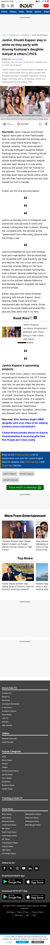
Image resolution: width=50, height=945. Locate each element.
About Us (6, 697)
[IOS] (37, 1)
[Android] (39, 1)
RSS (34, 915)
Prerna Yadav (17, 59)
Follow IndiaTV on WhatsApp (23, 487)
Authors (5, 722)
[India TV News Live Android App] (12, 882)
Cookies (7, 937)
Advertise (6, 700)
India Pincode (7, 742)
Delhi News (6, 818)
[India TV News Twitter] (45, 1)
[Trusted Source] (22, 124)
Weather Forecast (9, 738)
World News (7, 760)
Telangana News (32, 821)
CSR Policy (18, 915)
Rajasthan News (31, 818)
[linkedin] (30, 868)
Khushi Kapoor (26, 473)
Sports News (7, 774)
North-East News (9, 832)
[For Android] (12, 897)
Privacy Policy (37, 912)
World (29, 11)
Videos (13, 11)
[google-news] (36, 868)
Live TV (5, 718)
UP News (6, 839)
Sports (38, 11)
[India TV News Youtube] (48, 1)
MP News (6, 828)
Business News (8, 785)
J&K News (6, 850)
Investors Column (9, 711)
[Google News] (8, 124)
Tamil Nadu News (9, 835)
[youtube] (23, 868)
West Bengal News (33, 825)
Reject (37, 942)
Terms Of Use (22, 912)
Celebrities (25, 35)
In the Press (7, 707)
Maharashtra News (33, 814)
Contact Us (6, 693)
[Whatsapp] (40, 124)
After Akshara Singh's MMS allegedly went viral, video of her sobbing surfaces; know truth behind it (25, 423)
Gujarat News (7, 846)
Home (4, 11)
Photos (5, 764)
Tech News (6, 778)
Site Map (10, 912)
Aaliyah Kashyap (10, 480)
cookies (9, 942)
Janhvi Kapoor (9, 473)
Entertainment (14, 35)
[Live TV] (46, 5)
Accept (22, 942)
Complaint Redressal (10, 704)
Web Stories (7, 725)
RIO (27, 915)
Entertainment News (10, 771)
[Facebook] (4, 868)
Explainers (6, 782)
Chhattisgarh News (10, 843)
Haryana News (8, 821)
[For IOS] (35, 897)
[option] (25, 332)
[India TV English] (27, 6)
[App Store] (35, 882)
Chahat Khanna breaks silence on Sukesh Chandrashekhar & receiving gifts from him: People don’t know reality (25, 436)
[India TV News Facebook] (43, 1)
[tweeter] (10, 868)
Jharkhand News (9, 825)
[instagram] (17, 868)
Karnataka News (9, 853)
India (21, 11)
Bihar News (6, 814)
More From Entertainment (25, 516)
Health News (7, 789)
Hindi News (6, 714)
